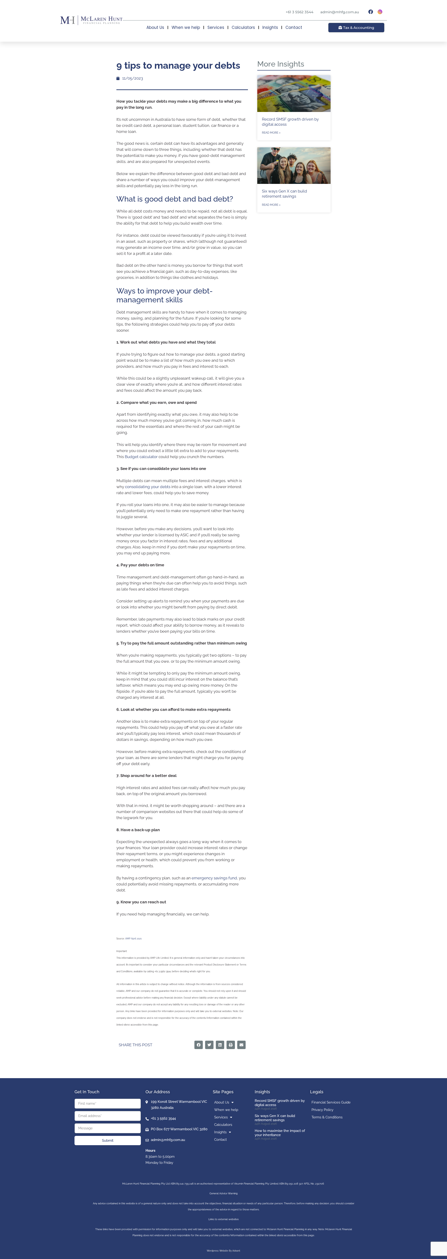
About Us (155, 27)
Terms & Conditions (327, 1117)
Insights (270, 27)
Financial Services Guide (331, 1102)
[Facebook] (370, 12)
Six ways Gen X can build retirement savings (275, 1118)
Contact (293, 27)
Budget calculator (141, 456)
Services (215, 27)
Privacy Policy (322, 1110)
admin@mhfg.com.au (339, 12)
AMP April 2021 (133, 938)
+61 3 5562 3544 (299, 12)
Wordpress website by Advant (223, 1250)
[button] (198, 1045)
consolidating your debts (147, 486)
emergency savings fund (214, 878)
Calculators (243, 27)
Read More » (271, 132)
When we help (186, 27)
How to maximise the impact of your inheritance (280, 1133)
